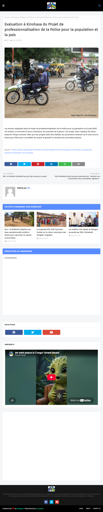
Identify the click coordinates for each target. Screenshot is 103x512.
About (88, 508)
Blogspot (20, 508)
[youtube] (51, 332)
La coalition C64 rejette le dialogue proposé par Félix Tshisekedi (83, 230)
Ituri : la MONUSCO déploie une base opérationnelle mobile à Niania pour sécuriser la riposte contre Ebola (18, 233)
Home (81, 508)
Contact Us (96, 508)
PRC (7, 40)
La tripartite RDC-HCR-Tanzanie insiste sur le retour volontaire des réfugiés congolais (51, 232)
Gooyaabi (39, 508)
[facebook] (14, 332)
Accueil (7, 17)
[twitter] (33, 332)
